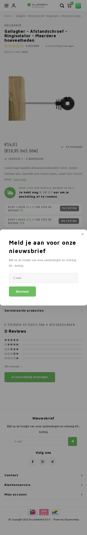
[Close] (82, 234)
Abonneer (22, 291)
